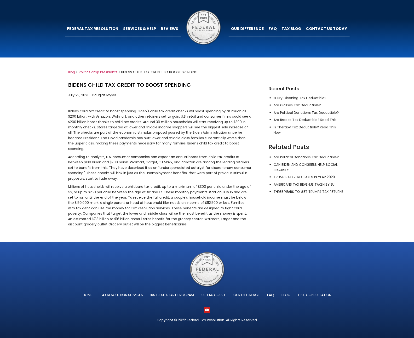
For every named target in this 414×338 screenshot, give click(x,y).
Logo (204, 29)
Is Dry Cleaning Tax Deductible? (300, 98)
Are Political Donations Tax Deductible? (306, 112)
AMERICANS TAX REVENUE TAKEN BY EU (304, 184)
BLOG (286, 294)
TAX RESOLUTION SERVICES (121, 294)
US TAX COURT (213, 294)
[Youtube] (207, 310)
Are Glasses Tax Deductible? (297, 105)
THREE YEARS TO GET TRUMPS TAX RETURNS (309, 191)
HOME (87, 294)
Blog (71, 72)
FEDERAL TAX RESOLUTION (92, 28)
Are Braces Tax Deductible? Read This (305, 119)
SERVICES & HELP (139, 28)
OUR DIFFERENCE (247, 28)
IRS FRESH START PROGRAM (172, 294)
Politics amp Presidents (98, 72)
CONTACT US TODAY (326, 28)
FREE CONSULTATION (314, 294)
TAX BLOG (291, 28)
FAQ (273, 28)
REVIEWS (169, 28)
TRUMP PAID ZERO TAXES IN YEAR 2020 (304, 177)
